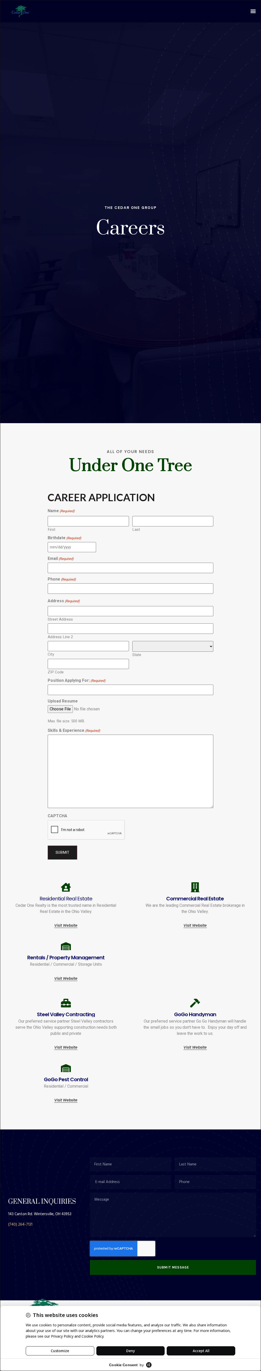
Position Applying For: (77, 680)
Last (136, 529)
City (51, 653)
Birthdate (64, 538)
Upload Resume (63, 701)
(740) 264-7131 (20, 1225)
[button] (253, 11)
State (136, 654)
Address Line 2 (60, 636)
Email (61, 559)
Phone (62, 579)
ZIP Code (56, 671)
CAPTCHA (57, 816)
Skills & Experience (74, 730)
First (51, 529)
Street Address (60, 619)
